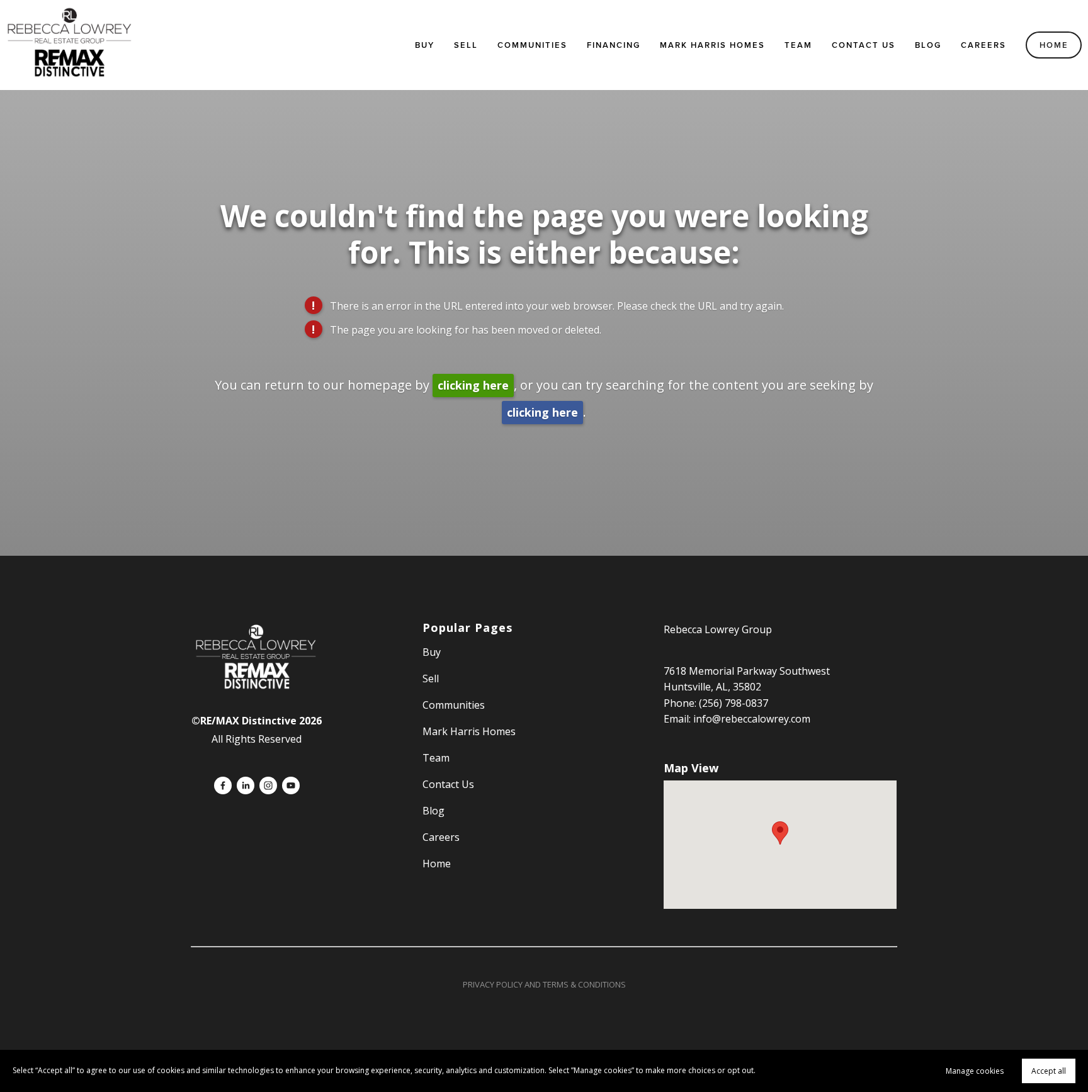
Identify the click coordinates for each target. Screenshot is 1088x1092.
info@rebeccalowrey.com (751, 719)
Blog (928, 45)
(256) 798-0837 (733, 703)
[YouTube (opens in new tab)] (291, 785)
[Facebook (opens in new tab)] (223, 785)
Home (1054, 45)
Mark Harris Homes (712, 45)
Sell (430, 678)
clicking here (473, 385)
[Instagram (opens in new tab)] (268, 785)
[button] (780, 833)
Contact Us (863, 45)
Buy (424, 45)
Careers (983, 45)
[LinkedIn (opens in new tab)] (245, 785)
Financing (613, 45)
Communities (532, 45)
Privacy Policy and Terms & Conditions (544, 984)
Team (798, 45)
